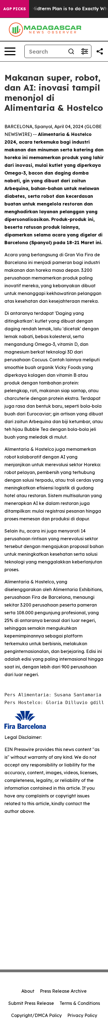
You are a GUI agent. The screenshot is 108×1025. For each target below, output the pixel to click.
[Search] (71, 51)
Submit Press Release (31, 1003)
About (27, 991)
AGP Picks (14, 8)
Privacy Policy (82, 1015)
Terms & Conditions (80, 1003)
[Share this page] (100, 51)
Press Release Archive (63, 991)
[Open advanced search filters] (84, 51)
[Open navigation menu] (10, 51)
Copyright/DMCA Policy (36, 1015)
